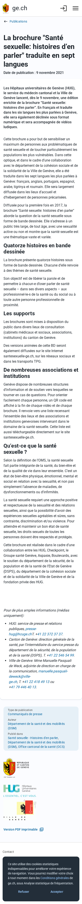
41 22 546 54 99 (61, 655)
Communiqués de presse (25, 714)
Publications (18, 21)
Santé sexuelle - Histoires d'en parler (33, 738)
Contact (8, 851)
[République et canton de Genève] (6, 8)
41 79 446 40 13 (23, 687)
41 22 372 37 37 (49, 634)
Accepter (57, 891)
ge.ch (19, 8)
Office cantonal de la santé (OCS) (41, 746)
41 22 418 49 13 (36, 682)
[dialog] (41, 879)
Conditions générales (54, 878)
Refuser (23, 891)
